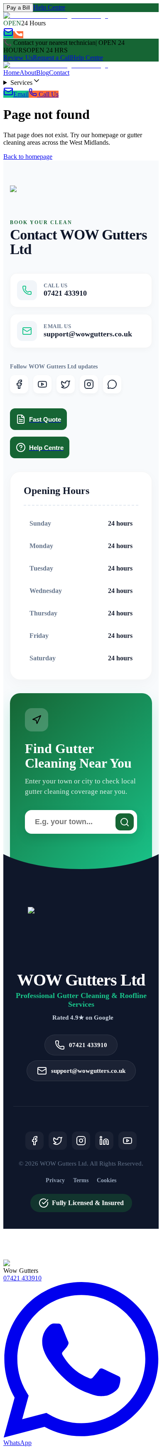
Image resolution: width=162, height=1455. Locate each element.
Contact (59, 72)
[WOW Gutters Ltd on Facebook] (19, 384)
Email (21, 94)
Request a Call (52, 57)
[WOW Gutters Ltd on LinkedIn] (104, 1140)
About (28, 72)
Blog (42, 72)
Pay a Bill (18, 8)
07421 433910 (22, 1278)
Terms (80, 1180)
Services (21, 82)
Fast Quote (45, 419)
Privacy (55, 1180)
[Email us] (8, 34)
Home (11, 72)
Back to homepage (27, 156)
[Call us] (18, 34)
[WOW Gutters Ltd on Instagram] (89, 384)
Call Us (48, 94)
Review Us (18, 57)
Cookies (106, 1180)
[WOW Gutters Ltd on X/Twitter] (65, 384)
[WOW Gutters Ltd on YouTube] (42, 384)
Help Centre (49, 7)
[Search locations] (124, 821)
